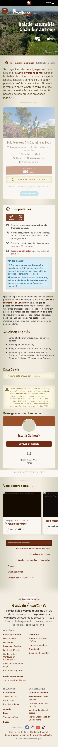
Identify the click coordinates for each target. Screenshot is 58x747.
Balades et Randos (12, 646)
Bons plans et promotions (40, 554)
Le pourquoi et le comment (18, 735)
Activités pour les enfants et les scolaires (34, 560)
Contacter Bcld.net (39, 732)
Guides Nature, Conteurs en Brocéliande (10, 657)
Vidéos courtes (10, 717)
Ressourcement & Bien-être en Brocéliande (33, 548)
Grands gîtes (35, 649)
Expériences (9, 692)
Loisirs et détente (11, 650)
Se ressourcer (10, 696)
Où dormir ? (34, 634)
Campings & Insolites (39, 653)
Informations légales (42, 735)
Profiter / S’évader (12, 634)
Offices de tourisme (38, 692)
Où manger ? (9, 642)
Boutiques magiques (13, 670)
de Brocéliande (14, 680)
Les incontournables (13, 676)
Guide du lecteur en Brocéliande (21, 578)
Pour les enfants (11, 704)
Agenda (11, 566)
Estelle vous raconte (30, 72)
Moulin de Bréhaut (17, 523)
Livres (6, 722)
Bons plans (8, 700)
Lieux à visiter (9, 638)
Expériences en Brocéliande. (19, 542)
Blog (5, 713)
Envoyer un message (29, 444)
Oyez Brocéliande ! (15, 572)
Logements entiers (38, 645)
